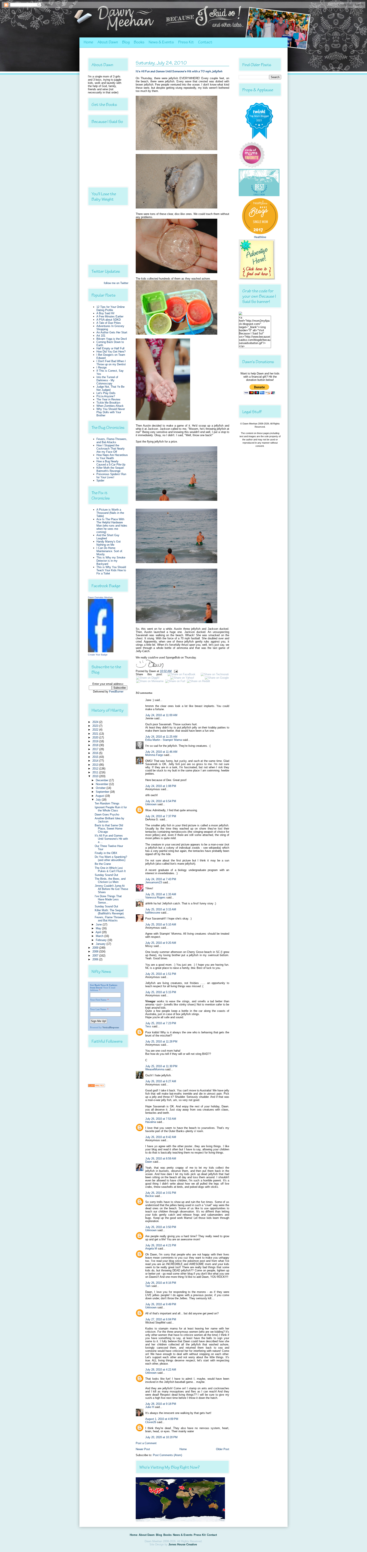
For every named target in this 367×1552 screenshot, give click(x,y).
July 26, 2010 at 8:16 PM (160, 1282)
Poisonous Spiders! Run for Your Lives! (111, 476)
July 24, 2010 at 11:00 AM (161, 715)
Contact (205, 42)
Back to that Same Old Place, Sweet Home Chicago (109, 828)
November (102, 784)
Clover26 (150, 1422)
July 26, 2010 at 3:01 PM (160, 1192)
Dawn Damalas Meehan (100, 597)
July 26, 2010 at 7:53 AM (160, 1118)
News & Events (161, 42)
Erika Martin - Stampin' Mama (163, 739)
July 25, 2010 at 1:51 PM (160, 973)
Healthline (260, 237)
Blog (126, 42)
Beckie (149, 1196)
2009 (95, 947)
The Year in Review (108, 399)
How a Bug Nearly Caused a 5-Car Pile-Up (110, 463)
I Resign (101, 367)
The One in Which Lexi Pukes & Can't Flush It (110, 869)
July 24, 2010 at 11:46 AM (161, 751)
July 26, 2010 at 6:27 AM (160, 1081)
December (102, 780)
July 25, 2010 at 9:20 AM (160, 942)
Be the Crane (103, 863)
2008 (95, 951)
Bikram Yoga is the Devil (111, 338)
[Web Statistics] (96, 1086)
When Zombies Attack (110, 405)
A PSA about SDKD (108, 319)
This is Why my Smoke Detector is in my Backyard (110, 560)
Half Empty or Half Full (110, 348)
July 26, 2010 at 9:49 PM (160, 1304)
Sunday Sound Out (106, 875)
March (100, 936)
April (99, 932)
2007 (95, 955)
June (99, 924)
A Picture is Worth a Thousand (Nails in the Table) (110, 513)
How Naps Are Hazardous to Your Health (112, 456)
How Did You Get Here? (111, 351)
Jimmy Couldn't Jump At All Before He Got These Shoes (111, 889)
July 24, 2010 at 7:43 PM (160, 879)
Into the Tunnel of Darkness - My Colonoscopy (107, 380)
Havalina (150, 1122)
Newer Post (143, 1449)
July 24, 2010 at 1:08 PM (160, 786)
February (101, 940)
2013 (95, 764)
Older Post (222, 1449)
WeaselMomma (154, 1069)
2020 (95, 737)
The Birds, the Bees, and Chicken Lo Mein (110, 880)
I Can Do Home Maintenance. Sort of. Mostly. (109, 551)
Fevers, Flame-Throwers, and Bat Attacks (111, 440)
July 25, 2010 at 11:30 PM (161, 1066)
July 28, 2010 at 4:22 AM (160, 1369)
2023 (95, 725)
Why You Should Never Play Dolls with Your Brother (110, 412)
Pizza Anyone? (105, 396)
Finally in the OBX (106, 853)
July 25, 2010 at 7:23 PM (160, 1023)
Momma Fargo (154, 755)
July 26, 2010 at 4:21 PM (160, 1245)
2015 (95, 756)
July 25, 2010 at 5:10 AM (160, 924)
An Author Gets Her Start (111, 332)
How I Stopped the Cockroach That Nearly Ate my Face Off (110, 448)
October (101, 788)
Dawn (148, 1161)
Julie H (149, 1407)
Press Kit (186, 42)
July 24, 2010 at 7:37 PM (160, 816)
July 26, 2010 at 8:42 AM (160, 1137)
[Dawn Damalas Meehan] (100, 651)
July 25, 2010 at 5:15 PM (160, 992)
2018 (95, 745)
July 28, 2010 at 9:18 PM (160, 1403)
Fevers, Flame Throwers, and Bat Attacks (110, 919)
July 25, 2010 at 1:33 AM (160, 894)
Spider (100, 480)
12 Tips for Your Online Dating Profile (110, 308)
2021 (95, 733)
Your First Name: (98, 999)
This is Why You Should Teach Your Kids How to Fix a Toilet (111, 570)
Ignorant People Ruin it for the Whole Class (111, 809)
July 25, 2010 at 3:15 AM (160, 909)
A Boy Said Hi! (105, 313)
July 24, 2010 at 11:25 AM (161, 736)
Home (88, 42)
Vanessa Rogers (155, 897)
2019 (95, 741)
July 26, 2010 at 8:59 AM (160, 1158)
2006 (95, 959)
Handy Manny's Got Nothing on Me (108, 543)
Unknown (151, 804)
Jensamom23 (153, 882)
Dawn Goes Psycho (107, 814)
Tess (148, 1026)
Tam (148, 1286)
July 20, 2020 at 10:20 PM (161, 1437)
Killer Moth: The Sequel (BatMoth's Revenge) (109, 912)
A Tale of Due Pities (108, 322)
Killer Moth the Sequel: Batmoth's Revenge (110, 469)
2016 (95, 753)
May (99, 928)
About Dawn (107, 42)
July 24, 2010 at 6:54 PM (160, 801)
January (101, 943)
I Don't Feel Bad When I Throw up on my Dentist (111, 363)
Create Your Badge (97, 654)
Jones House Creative (182, 1544)
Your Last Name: (98, 1009)
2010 (95, 776)
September (103, 791)
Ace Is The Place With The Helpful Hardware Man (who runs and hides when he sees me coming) (111, 526)
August (100, 795)
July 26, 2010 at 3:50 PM (160, 1227)
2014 (95, 760)
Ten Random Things (107, 803)
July (99, 799)
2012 (95, 768)
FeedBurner (116, 691)
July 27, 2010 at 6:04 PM (160, 1319)
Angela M (151, 1248)
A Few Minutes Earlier (109, 316)
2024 (95, 722)
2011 (95, 772)
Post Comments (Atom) (167, 1455)
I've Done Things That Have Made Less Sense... (108, 899)
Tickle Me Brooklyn (108, 402)
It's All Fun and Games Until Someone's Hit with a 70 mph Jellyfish (179, 71)
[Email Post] (175, 671)
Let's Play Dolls (106, 393)
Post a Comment (146, 1443)
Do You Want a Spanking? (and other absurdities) (111, 858)
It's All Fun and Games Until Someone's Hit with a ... (111, 839)
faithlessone (152, 912)
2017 (95, 749)
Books (139, 42)
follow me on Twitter (116, 283)
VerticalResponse (110, 1027)
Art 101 (100, 335)
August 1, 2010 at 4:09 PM (161, 1419)
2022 (95, 729)
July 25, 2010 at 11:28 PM (161, 1041)
